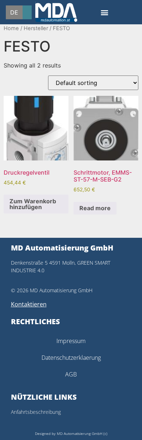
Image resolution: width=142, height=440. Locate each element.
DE (14, 12)
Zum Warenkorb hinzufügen (32, 204)
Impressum (71, 341)
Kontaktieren (29, 304)
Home (11, 28)
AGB (71, 374)
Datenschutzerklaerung (71, 358)
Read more (95, 208)
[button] (104, 12)
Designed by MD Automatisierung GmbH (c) (71, 433)
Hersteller (36, 28)
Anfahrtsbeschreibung (36, 411)
